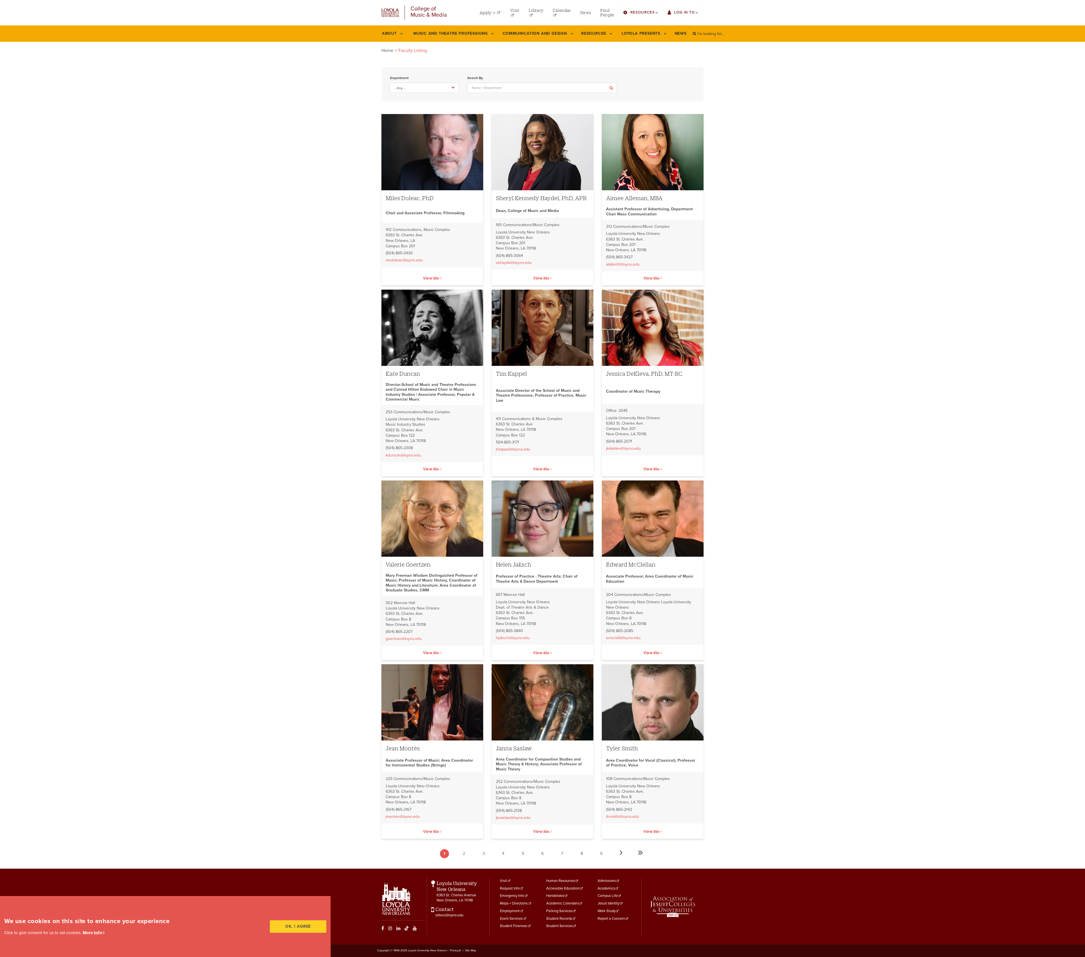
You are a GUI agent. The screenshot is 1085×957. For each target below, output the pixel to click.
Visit (503, 881)
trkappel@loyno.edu (513, 449)
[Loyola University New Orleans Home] (390, 12)
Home (387, 50)
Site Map (470, 950)
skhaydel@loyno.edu (514, 262)
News (681, 33)
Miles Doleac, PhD (410, 198)
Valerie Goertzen (408, 564)
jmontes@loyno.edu (403, 816)
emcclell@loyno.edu (623, 637)
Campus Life (608, 895)
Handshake (555, 895)
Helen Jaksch (513, 564)
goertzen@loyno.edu (404, 638)
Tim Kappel (511, 373)
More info (92, 932)
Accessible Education (563, 888)
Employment (510, 911)
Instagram (390, 928)
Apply (611, 88)
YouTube (415, 928)
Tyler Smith (622, 748)
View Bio (431, 278)
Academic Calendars (562, 903)
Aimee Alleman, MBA (634, 198)
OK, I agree (298, 926)
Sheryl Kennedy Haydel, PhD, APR (541, 198)
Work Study (606, 911)
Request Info (510, 888)
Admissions (607, 881)
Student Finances (513, 926)
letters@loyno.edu (449, 915)
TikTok (407, 928)
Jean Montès (403, 748)
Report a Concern (611, 918)
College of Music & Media (429, 12)
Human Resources (560, 881)
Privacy (454, 950)
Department (399, 78)
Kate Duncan (403, 373)
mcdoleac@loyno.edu (404, 260)
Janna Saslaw (514, 748)
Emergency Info (512, 895)
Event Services (511, 918)
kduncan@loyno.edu (403, 455)
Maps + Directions (514, 903)
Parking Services (559, 911)
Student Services (559, 926)
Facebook (382, 928)
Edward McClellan (631, 564)
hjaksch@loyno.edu (513, 637)
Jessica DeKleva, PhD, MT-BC (644, 373)
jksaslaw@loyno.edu (513, 817)
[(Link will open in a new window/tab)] (672, 906)
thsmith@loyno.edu (622, 816)
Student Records (559, 918)
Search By (475, 78)
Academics (606, 888)
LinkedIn (398, 928)
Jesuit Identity (608, 903)
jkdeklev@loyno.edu (623, 448)
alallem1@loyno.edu (623, 264)
